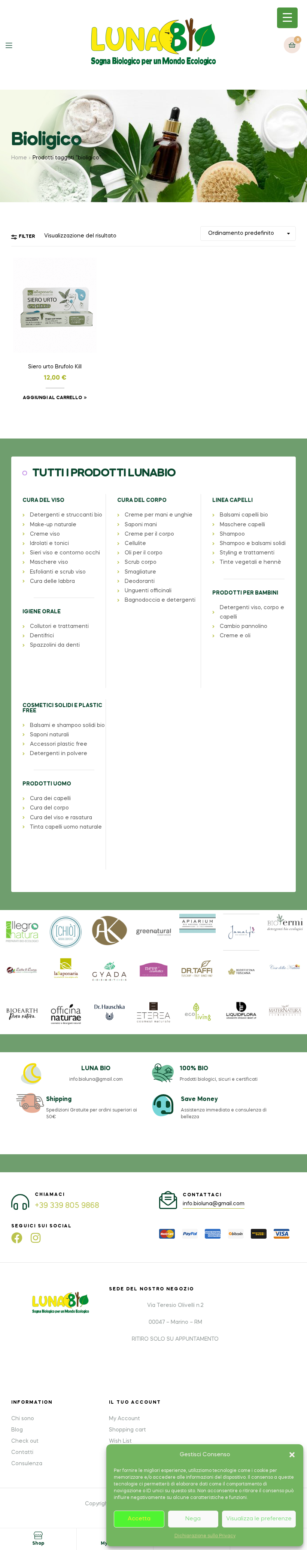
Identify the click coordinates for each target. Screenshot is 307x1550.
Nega (193, 1518)
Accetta (139, 1518)
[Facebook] (16, 1238)
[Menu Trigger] (287, 18)
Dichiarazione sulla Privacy (204, 1536)
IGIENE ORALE (41, 611)
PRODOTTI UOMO (46, 784)
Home (19, 158)
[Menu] (14, 45)
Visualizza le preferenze (259, 1518)
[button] (292, 1454)
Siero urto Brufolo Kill (55, 366)
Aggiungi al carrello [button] (52, 398)
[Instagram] (35, 1238)
